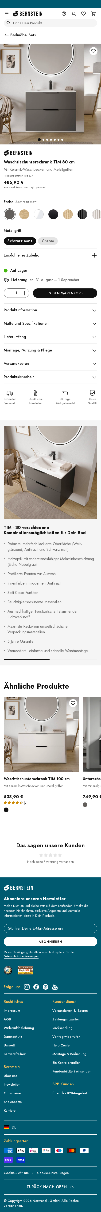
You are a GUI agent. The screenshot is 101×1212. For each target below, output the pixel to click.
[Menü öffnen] (6, 13)
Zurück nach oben (47, 1186)
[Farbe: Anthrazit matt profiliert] (82, 214)
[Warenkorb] (93, 13)
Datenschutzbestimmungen (21, 956)
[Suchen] (8, 23)
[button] (41, 748)
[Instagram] (27, 987)
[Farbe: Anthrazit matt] (10, 214)
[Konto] (74, 13)
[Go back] (6, 35)
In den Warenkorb (65, 293)
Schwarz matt (20, 241)
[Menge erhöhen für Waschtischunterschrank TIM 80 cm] (24, 293)
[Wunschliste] (83, 13)
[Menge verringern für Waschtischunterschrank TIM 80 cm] (8, 293)
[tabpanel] (41, 758)
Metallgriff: (13, 230)
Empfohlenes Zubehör (22, 255)
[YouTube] (55, 987)
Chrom (48, 241)
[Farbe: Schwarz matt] (53, 214)
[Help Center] (64, 13)
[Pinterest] (45, 987)
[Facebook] (36, 987)
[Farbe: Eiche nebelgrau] (24, 214)
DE (14, 1127)
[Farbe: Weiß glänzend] (39, 214)
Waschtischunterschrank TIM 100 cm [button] (37, 779)
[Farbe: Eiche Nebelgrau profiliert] (68, 214)
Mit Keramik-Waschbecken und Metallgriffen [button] (33, 786)
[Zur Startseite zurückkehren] (27, 14)
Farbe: (20, 201)
